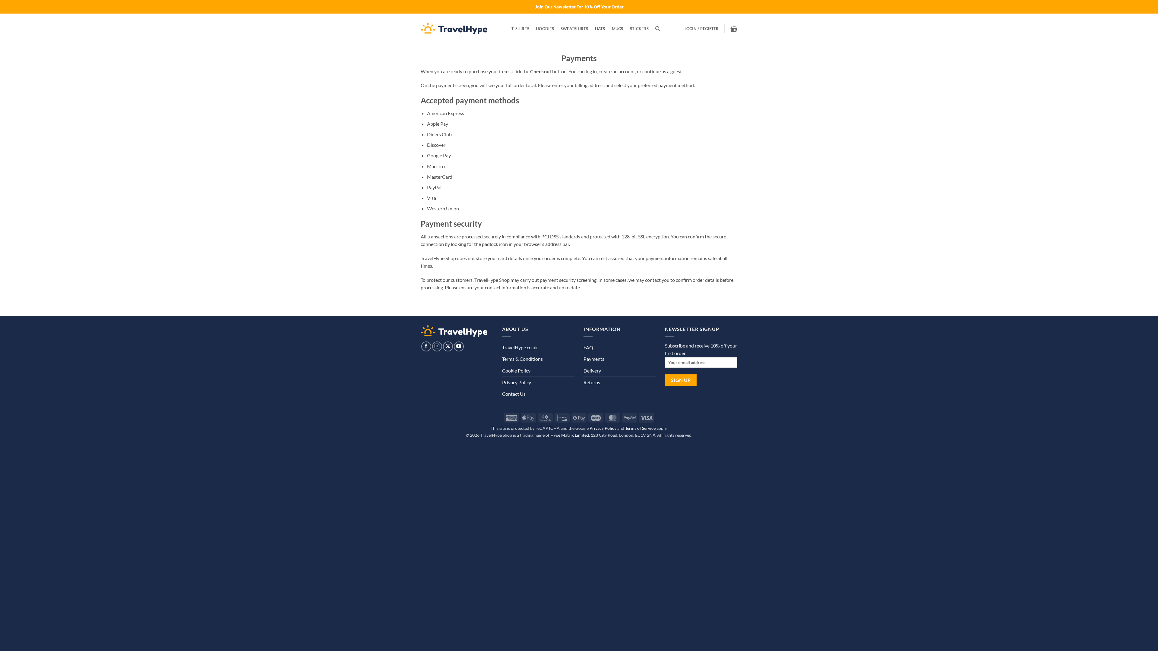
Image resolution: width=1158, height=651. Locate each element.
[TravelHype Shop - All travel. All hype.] (454, 28)
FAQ (588, 347)
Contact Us (514, 394)
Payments (594, 359)
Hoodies (545, 28)
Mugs (617, 28)
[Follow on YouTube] (459, 346)
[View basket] (733, 28)
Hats (600, 28)
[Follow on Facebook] (426, 346)
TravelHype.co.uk (520, 347)
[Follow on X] (448, 346)
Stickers (639, 28)
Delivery (592, 370)
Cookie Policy (516, 370)
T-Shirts (520, 28)
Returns (592, 382)
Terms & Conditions (522, 359)
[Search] (657, 28)
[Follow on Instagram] (437, 346)
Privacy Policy (516, 382)
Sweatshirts (574, 28)
